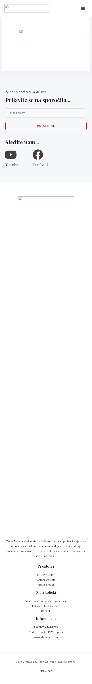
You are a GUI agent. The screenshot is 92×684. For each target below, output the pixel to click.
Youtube (11, 164)
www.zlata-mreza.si (46, 637)
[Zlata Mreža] (26, 8)
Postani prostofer (46, 579)
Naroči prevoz (46, 584)
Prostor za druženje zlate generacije (46, 601)
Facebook (40, 164)
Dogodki (46, 611)
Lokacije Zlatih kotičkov (46, 606)
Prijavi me (46, 125)
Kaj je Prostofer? (46, 575)
